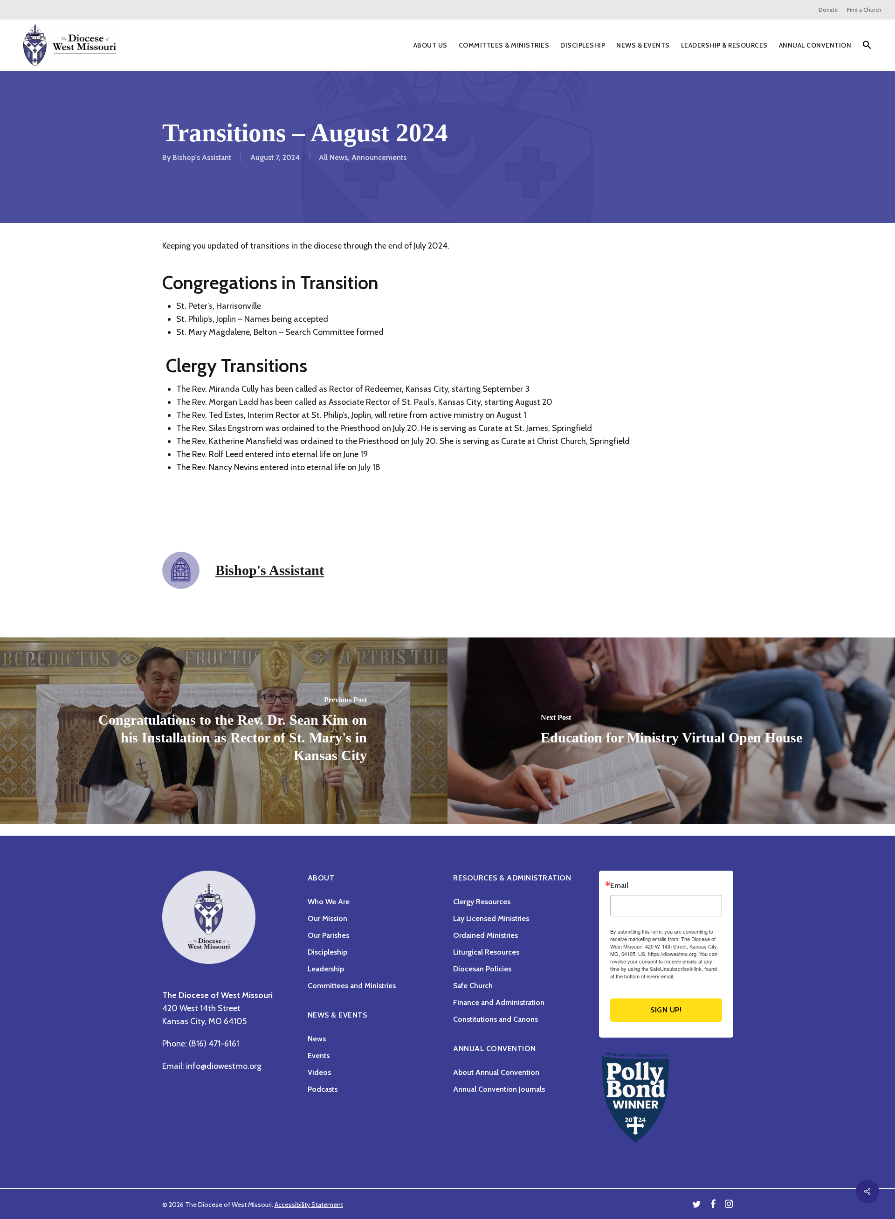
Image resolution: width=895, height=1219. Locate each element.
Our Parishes (328, 935)
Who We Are (329, 901)
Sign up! (666, 1009)
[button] (867, 45)
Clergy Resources (481, 901)
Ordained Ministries (485, 935)
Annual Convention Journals (499, 1089)
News (317, 1038)
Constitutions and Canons (495, 1019)
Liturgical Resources (486, 952)
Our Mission (327, 918)
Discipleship (327, 952)
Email (619, 885)
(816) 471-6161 (214, 1044)
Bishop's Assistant (201, 157)
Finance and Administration (498, 1002)
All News (333, 157)
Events (319, 1055)
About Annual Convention (496, 1072)
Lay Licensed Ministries (491, 918)
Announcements (378, 157)
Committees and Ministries (352, 985)
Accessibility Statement (309, 1204)
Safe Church (473, 985)
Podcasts (322, 1089)
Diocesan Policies (482, 968)
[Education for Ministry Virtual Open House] (671, 730)
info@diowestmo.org (224, 1066)
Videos (319, 1072)
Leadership (326, 968)
